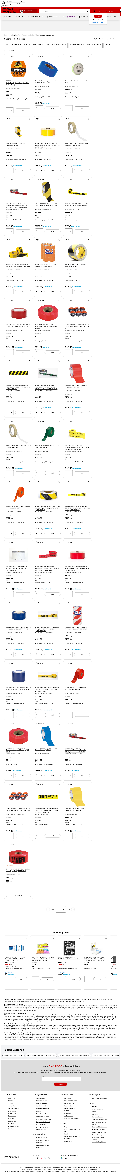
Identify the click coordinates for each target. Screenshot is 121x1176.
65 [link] (12, 91)
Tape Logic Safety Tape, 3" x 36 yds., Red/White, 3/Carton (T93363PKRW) (76, 628)
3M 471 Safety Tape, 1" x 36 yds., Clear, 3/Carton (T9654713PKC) (77, 144)
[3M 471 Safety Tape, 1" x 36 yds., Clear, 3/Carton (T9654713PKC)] (77, 131)
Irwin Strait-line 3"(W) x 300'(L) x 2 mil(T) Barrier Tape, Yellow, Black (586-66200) (77, 204)
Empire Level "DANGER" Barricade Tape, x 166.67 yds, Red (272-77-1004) (18, 870)
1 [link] (71, 89)
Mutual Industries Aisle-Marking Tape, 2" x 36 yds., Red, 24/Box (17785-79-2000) (18, 325)
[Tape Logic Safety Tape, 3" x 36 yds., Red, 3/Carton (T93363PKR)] (77, 373)
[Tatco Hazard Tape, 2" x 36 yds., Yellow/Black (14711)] (18, 131)
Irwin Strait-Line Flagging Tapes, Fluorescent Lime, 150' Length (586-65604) (46, 326)
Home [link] (5, 35)
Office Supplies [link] (13, 35)
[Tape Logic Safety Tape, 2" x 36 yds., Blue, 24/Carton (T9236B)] (48, 736)
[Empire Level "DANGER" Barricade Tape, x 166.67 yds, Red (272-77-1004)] (18, 857)
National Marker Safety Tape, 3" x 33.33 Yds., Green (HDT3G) (47, 446)
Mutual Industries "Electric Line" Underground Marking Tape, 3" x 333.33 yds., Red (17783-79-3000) (47, 568)
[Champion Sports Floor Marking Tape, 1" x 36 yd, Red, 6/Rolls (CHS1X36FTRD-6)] (18, 797)
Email (44, 1077)
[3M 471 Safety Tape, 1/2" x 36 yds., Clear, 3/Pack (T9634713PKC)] (18, 434)
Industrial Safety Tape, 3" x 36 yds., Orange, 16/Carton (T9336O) (45, 265)
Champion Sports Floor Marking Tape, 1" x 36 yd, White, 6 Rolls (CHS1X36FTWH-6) (77, 326)
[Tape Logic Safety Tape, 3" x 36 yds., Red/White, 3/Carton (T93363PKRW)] (77, 615)
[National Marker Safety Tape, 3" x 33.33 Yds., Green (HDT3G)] (48, 434)
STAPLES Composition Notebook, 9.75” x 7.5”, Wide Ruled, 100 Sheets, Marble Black (69, 958)
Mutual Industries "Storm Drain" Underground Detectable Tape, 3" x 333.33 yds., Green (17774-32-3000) (46, 387)
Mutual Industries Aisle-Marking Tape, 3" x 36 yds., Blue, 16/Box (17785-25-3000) (18, 688)
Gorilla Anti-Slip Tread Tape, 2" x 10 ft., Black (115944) (17, 84)
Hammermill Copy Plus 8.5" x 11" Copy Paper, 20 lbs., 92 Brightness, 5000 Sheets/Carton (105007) (15, 959)
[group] (16, 959)
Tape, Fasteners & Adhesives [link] (26, 35)
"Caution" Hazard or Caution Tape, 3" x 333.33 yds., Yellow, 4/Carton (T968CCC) (18, 265)
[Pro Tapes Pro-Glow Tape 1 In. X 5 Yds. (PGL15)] (77, 69)
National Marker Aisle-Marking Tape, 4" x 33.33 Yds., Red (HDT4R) (77, 688)
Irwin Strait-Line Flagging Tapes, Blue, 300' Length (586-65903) (46, 81)
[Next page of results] (72, 909)
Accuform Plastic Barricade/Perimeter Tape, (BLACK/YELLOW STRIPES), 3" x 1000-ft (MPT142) (18, 387)
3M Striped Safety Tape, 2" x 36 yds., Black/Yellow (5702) (76, 265)
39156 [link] (13, 962)
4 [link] (12, 152)
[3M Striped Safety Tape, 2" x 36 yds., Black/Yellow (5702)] (77, 252)
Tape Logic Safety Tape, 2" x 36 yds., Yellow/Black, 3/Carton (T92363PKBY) (46, 204)
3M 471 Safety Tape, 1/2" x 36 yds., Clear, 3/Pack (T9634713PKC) (18, 446)
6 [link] (71, 575)
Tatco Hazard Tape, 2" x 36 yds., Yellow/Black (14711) (15, 144)
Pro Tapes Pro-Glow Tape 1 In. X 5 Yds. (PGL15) (77, 81)
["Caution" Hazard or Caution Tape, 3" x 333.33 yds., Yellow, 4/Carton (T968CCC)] (18, 252)
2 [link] (71, 636)
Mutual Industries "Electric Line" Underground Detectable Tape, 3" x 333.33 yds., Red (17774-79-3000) (75, 750)
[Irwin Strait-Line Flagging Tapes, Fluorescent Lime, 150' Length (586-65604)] (48, 313)
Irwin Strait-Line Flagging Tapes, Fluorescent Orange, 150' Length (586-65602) (17, 750)
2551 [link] (65, 962)
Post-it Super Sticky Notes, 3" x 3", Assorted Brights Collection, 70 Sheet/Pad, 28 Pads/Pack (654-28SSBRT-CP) (43, 959)
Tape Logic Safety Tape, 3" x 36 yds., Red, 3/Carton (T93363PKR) (76, 386)
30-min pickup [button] (8, 972)
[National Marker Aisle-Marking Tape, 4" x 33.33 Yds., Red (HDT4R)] (77, 676)
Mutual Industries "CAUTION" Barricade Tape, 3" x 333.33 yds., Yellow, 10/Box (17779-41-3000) (47, 689)
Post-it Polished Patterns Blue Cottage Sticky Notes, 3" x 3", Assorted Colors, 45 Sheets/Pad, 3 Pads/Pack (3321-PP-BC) (94, 959)
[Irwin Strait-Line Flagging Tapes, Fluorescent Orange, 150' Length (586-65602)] (18, 736)
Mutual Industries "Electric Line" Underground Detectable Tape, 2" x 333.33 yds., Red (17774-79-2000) (16, 205)
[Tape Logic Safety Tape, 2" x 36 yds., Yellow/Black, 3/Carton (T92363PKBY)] (48, 192)
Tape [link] (37, 35)
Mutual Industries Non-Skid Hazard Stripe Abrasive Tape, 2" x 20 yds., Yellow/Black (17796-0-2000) (47, 508)
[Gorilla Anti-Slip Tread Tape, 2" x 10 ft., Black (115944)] (18, 69)
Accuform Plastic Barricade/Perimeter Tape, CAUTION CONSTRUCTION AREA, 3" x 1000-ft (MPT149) (47, 810)
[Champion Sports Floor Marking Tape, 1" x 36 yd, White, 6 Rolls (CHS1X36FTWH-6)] (77, 313)
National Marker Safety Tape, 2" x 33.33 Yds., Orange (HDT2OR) (18, 507)
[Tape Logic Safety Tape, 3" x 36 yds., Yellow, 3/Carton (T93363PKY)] (77, 797)
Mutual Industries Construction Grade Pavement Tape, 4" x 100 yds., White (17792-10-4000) (17, 568)
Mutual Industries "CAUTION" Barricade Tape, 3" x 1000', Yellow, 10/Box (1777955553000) (47, 629)
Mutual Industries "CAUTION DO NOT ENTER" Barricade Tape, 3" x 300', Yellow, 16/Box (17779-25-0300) (77, 508)
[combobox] (64, 11)
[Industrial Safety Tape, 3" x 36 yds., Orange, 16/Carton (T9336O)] (48, 252)
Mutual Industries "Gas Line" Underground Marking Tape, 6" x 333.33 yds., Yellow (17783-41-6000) (77, 447)
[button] (88, 11)
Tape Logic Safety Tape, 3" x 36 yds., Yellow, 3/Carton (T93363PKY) (76, 809)
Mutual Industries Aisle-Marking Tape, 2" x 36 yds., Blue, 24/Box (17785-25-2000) (18, 628)
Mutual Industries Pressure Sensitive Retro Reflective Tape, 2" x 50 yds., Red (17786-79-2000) (77, 568)
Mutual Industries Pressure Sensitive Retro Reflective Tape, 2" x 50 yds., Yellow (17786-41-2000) (47, 145)
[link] (21, 2)
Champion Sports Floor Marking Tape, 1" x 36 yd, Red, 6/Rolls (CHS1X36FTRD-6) (18, 809)
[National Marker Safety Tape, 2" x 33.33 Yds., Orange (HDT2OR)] (18, 494)
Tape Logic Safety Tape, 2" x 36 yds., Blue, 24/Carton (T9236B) (46, 749)
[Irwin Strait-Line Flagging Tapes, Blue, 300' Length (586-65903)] (48, 69)
